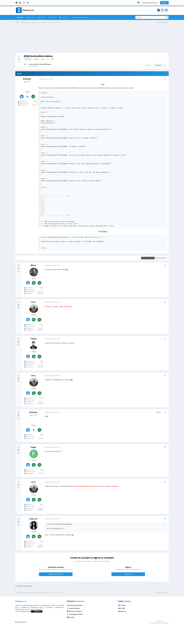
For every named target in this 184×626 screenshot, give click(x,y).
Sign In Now (128, 574)
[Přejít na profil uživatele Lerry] (33, 308)
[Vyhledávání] (166, 17)
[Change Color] (28, 2)
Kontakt (71, 617)
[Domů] (16, 3)
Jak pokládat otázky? (75, 614)
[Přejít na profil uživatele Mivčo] (33, 272)
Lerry (33, 302)
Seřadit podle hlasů (148, 258)
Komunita (32, 17)
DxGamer (48, 64)
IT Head (122, 605)
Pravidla (42, 17)
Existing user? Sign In (150, 3)
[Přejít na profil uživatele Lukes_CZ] (33, 525)
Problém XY (64, 17)
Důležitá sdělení (74, 608)
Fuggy (33, 447)
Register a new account (56, 574)
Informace (52, 17)
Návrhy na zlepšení (75, 611)
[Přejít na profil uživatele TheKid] (33, 345)
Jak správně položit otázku (81, 17)
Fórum (21, 17)
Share (149, 65)
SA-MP (122, 608)
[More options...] (165, 79)
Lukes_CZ (33, 519)
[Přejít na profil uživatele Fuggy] (33, 454)
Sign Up (164, 2)
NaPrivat (123, 611)
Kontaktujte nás (22, 622)
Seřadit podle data (161, 258)
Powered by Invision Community (159, 623)
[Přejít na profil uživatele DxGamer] (26, 65)
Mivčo (33, 265)
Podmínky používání (75, 605)
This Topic (159, 17)
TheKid (33, 339)
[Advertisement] (92, 39)
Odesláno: (46, 79)
